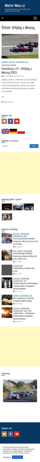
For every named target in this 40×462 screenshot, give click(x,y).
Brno (14, 250)
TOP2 (25, 236)
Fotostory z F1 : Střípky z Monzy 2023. (17, 70)
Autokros (16, 295)
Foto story (12, 61)
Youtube (17, 121)
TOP (27, 61)
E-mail (4, 121)
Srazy (25, 310)
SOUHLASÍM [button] (17, 457)
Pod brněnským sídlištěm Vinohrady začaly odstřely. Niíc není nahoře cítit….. (25, 256)
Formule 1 (5, 61)
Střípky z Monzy (8, 102)
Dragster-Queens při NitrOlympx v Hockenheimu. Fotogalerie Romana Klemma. (25, 286)
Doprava (20, 250)
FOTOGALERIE (20, 61)
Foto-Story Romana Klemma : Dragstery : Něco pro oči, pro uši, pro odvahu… (25, 241)
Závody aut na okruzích (9, 65)
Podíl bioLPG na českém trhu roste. (24, 269)
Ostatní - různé (18, 265)
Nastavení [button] (6, 457)
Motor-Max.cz (15, 5)
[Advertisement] (20, 173)
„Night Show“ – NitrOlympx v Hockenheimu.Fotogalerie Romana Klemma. (24, 316)
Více (3, 97)
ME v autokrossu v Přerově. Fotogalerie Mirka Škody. (23, 299)
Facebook (10, 121)
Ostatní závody (18, 236)
